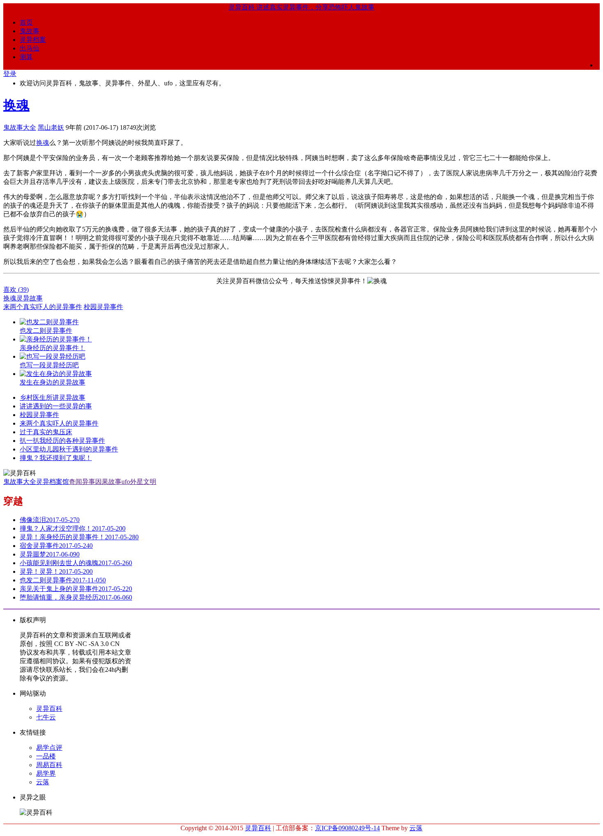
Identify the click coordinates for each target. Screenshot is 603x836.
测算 (26, 56)
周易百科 (49, 764)
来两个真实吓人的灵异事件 (42, 306)
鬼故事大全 (19, 127)
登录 (9, 73)
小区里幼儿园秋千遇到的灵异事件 (69, 449)
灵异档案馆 (52, 481)
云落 (42, 782)
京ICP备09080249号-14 (347, 828)
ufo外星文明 (138, 481)
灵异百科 (49, 708)
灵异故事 (29, 298)
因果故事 (108, 481)
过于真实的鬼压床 (46, 431)
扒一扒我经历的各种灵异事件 (62, 440)
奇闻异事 (82, 481)
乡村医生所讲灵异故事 (52, 397)
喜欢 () (16, 289)
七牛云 (46, 717)
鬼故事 (29, 30)
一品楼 (46, 756)
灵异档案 (33, 39)
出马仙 (29, 48)
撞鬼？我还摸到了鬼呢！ (56, 457)
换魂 (16, 105)
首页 (26, 22)
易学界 (46, 773)
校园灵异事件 (103, 306)
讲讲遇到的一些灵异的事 (56, 406)
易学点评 (49, 747)
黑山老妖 (51, 127)
